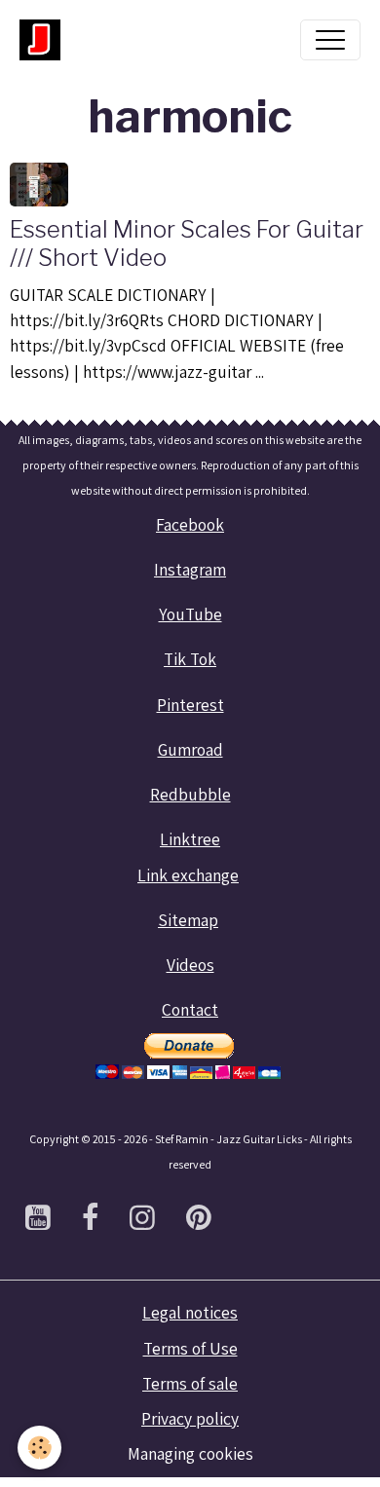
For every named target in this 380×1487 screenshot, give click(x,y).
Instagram (190, 569)
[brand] (44, 39)
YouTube (190, 614)
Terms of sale (190, 1383)
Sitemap (188, 920)
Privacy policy (190, 1418)
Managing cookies (190, 1453)
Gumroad (190, 749)
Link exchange (188, 875)
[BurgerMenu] (330, 39)
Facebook (190, 524)
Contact (190, 1009)
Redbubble (190, 794)
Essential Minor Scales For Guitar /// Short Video (186, 243)
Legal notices (190, 1312)
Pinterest (190, 704)
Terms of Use (190, 1348)
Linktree (190, 839)
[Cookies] (39, 1447)
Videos (190, 964)
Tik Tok (190, 659)
